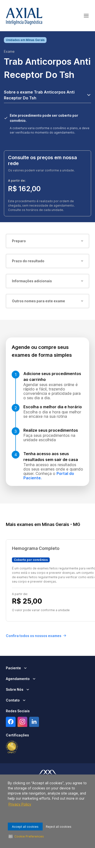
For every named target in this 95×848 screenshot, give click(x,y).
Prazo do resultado (28, 261)
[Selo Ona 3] (12, 747)
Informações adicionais (32, 281)
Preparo (19, 241)
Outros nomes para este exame (38, 301)
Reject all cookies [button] (58, 826)
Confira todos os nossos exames (33, 636)
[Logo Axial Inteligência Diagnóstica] (24, 15)
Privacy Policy (20, 804)
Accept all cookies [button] (25, 826)
